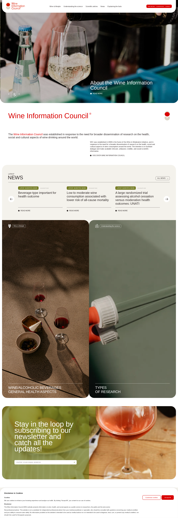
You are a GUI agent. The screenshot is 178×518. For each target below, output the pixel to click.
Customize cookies (151, 497)
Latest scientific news (28, 188)
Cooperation (160, 6)
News (103, 6)
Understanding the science (73, 6)
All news (161, 178)
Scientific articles (92, 6)
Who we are (151, 6)
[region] (89, 503)
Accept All (168, 497)
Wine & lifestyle (55, 6)
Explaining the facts (115, 6)
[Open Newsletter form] (74, 462)
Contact (167, 6)
